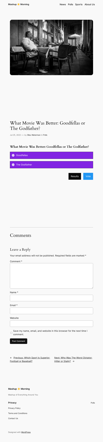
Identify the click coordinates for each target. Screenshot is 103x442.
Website (14, 318)
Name (14, 292)
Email (14, 305)
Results (75, 176)
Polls (45, 135)
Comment (16, 261)
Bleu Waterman (34, 135)
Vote (88, 176)
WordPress (26, 432)
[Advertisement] (51, 99)
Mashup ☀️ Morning (18, 4)
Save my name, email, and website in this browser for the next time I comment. (50, 333)
